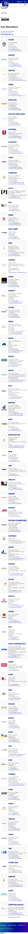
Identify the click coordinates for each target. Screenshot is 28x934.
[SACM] (4, 554)
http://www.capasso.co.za (17, 153)
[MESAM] (4, 410)
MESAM (11, 403)
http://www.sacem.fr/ (16, 516)
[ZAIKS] (4, 895)
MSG (10, 419)
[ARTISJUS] (4, 104)
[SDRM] (4, 666)
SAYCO (11, 596)
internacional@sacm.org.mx (18, 558)
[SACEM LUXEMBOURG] (4, 526)
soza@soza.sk (15, 740)
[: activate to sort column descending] (4, 36)
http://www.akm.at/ (15, 125)
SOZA (10, 732)
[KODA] (4, 283)
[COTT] (4, 194)
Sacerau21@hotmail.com (17, 543)
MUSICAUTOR (14, 435)
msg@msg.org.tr (16, 429)
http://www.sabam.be (16, 503)
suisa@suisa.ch (15, 813)
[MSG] (4, 424)
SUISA (10, 803)
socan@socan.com (16, 712)
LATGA (11, 307)
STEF (10, 760)
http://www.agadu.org (16, 66)
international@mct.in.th (17, 397)
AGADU (11, 55)
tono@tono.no (15, 843)
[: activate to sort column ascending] (17, 36)
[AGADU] (4, 60)
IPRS (10, 243)
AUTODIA (12, 129)
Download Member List (7, 34)
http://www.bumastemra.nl (17, 785)
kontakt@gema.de (16, 223)
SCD (10, 627)
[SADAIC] (4, 569)
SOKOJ (11, 718)
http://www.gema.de (16, 224)
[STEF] (4, 765)
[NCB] (4, 458)
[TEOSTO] (4, 824)
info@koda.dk (15, 285)
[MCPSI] (4, 361)
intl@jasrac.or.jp (15, 269)
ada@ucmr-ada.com (17, 871)
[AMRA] (4, 90)
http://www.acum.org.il (16, 50)
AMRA (10, 84)
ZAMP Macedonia (15, 905)
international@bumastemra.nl (19, 784)
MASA (10, 321)
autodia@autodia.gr (16, 136)
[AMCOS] (4, 76)
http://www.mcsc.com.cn (17, 381)
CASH (10, 157)
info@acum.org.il (16, 49)
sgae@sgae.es (15, 684)
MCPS (10, 338)
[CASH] (4, 163)
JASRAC (11, 260)
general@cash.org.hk (17, 167)
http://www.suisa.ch (15, 814)
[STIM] (4, 794)
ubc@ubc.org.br (15, 857)
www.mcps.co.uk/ (15, 352)
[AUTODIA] (4, 134)
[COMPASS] (4, 179)
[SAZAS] (4, 619)
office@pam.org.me (16, 488)
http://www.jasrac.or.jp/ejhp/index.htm (17, 272)
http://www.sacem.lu (16, 531)
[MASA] (4, 328)
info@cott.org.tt (15, 196)
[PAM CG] (4, 485)
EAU (10, 202)
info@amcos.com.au (17, 79)
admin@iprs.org (15, 254)
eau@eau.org (15, 209)
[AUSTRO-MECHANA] (4, 118)
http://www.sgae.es (15, 685)
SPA (10, 746)
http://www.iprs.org (15, 255)
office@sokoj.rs (15, 726)
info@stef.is (14, 768)
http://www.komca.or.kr (16, 303)
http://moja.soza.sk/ (16, 741)
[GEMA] (4, 220)
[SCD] (4, 633)
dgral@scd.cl (15, 638)
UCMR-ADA (13, 862)
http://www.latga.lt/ (15, 317)
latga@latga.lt (15, 316)
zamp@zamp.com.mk (17, 913)
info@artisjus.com (16, 108)
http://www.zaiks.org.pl (16, 900)
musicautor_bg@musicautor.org (16, 446)
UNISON (11, 876)
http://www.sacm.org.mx (17, 559)
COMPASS (12, 173)
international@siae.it (16, 698)
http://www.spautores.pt (17, 756)
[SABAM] (4, 499)
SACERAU (12, 536)
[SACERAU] (4, 540)
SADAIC (11, 564)
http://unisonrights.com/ (17, 886)
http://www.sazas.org (16, 622)
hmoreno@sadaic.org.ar (17, 573)
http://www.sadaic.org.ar (17, 575)
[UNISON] (4, 881)
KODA (10, 277)
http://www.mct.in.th (16, 398)
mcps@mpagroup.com (17, 350)
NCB (10, 451)
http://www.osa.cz (15, 475)
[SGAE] (4, 680)
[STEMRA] (4, 779)
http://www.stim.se (15, 799)
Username (4, 8)
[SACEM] (4, 511)
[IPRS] (4, 250)
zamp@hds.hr (15, 237)
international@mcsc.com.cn (18, 380)
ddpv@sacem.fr (15, 670)
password (4, 12)
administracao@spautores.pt (19, 754)
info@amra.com (16, 94)
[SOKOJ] (4, 723)
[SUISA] (4, 809)
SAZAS (11, 611)
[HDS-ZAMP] (4, 233)
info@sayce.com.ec (16, 590)
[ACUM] (4, 46)
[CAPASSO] (4, 148)
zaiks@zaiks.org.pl (16, 899)
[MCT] (4, 392)
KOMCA (11, 291)
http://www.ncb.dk (15, 461)
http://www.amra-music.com (18, 95)
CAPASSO (12, 142)
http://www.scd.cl (15, 639)
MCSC (11, 370)
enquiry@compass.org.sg (18, 182)
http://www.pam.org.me (16, 489)
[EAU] (4, 206)
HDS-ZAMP (13, 229)
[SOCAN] (4, 709)
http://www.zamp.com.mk (17, 914)
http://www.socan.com (16, 713)
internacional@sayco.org (18, 606)
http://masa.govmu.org (16, 334)
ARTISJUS (12, 100)
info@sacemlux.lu (16, 530)
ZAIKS (10, 890)
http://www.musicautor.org (17, 447)
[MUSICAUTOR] (4, 441)
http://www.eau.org (15, 210)
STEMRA (11, 774)
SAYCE (11, 579)
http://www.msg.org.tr (16, 430)
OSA (10, 465)
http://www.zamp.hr (15, 238)
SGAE (10, 674)
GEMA (10, 215)
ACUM (11, 40)
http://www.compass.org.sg (17, 184)
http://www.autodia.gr (16, 137)
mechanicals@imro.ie (17, 364)
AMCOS (11, 70)
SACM (10, 547)
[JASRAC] (4, 266)
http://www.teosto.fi (16, 830)
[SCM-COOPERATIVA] (4, 650)
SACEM (11, 508)
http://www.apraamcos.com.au (18, 80)
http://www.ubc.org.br (16, 858)
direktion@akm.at (16, 123)
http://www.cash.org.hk (16, 168)
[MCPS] (4, 346)
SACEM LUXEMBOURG (17, 520)
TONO (10, 834)
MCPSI (11, 356)
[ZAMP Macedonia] (4, 908)
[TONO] (4, 840)
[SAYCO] (4, 602)
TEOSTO (11, 819)
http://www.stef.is (15, 770)
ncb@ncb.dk (15, 460)
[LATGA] (4, 313)
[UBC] (4, 853)
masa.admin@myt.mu (17, 332)
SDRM (10, 662)
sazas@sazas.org (16, 621)
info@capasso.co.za (16, 151)
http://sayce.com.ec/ (16, 591)
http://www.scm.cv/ (15, 657)
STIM (10, 789)
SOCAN (11, 704)
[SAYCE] (4, 586)
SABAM (11, 494)
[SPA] (4, 751)
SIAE (10, 690)
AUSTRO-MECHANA (16, 114)
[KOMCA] (4, 297)
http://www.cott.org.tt (16, 198)
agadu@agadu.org (16, 64)
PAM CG (11, 480)
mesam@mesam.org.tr (17, 413)
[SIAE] (4, 696)
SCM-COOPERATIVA (16, 644)
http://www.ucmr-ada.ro (17, 872)
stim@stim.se (15, 798)
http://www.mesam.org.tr (17, 415)
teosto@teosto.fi (16, 828)
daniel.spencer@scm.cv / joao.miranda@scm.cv (16, 655)
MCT (10, 386)
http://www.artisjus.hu (16, 109)
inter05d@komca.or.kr (17, 301)
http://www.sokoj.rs (15, 727)
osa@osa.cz (15, 474)
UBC (10, 848)
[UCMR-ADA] (4, 868)
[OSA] (4, 471)
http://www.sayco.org (16, 607)
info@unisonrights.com (17, 885)
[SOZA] (4, 737)
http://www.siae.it (15, 699)
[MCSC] (4, 376)
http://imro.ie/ (14, 366)
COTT (10, 188)
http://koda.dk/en (15, 286)
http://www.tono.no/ (16, 844)
